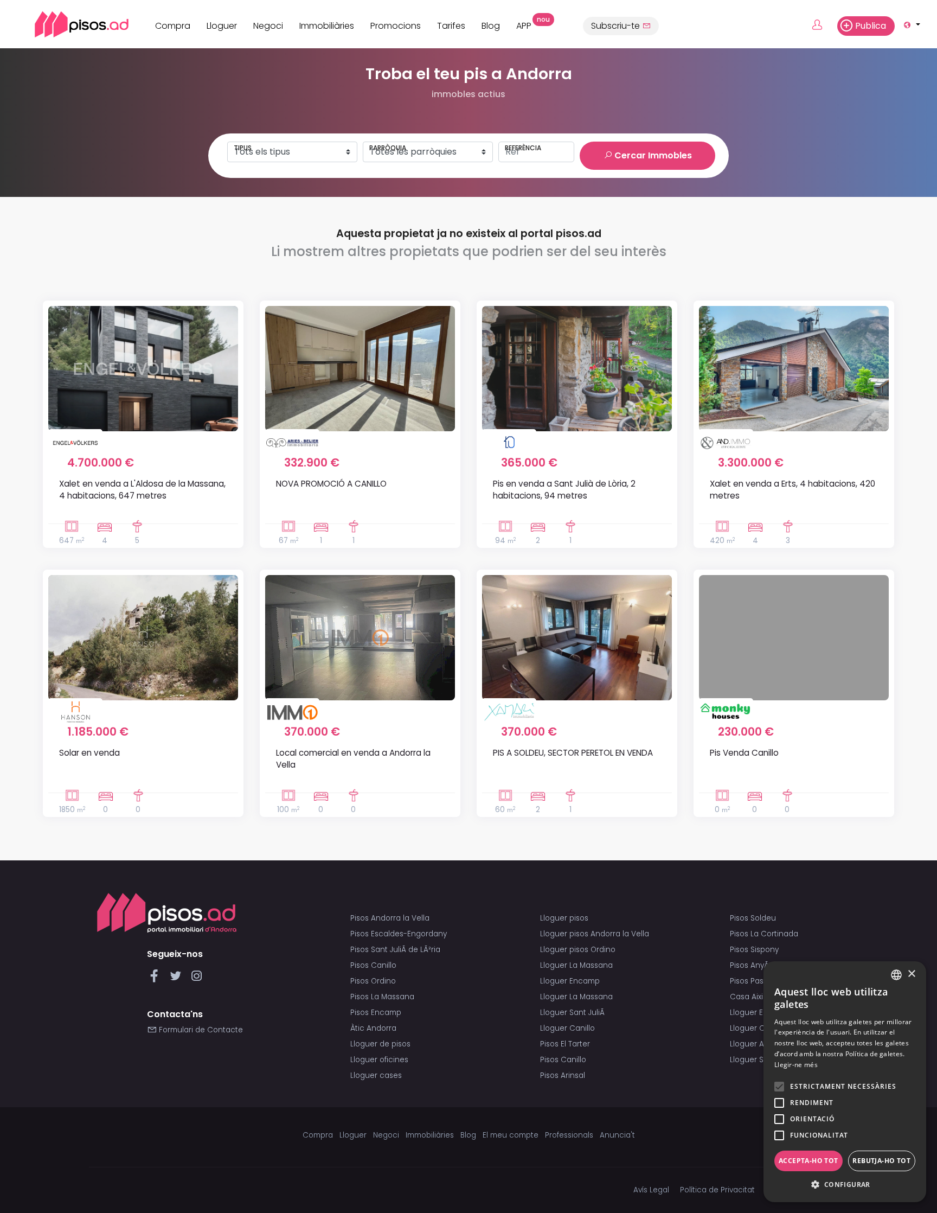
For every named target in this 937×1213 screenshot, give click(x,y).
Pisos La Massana (382, 997)
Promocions (395, 26)
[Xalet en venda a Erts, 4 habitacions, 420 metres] (794, 368)
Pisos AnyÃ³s (752, 965)
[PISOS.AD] (70, 24)
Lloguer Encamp (570, 981)
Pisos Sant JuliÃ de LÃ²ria (395, 949)
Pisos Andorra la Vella (389, 918)
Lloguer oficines (379, 1060)
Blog (491, 26)
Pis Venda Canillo (744, 752)
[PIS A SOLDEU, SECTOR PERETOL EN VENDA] (577, 637)
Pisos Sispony (754, 949)
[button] (844, 1184)
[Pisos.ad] (166, 913)
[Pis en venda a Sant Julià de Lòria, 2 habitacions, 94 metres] (577, 368)
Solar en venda (89, 752)
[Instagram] (196, 979)
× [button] (911, 974)
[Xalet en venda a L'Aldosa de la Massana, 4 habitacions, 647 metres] (143, 368)
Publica (870, 26)
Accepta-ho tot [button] (808, 1160)
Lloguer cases (376, 1075)
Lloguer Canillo (567, 1028)
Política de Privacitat (717, 1190)
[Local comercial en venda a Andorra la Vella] (360, 637)
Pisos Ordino (373, 981)
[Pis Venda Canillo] (794, 637)
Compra (172, 26)
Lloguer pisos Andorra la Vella (594, 934)
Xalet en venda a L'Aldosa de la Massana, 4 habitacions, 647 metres (142, 489)
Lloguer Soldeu (757, 1060)
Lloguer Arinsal (757, 1044)
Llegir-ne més (796, 1064)
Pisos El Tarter (565, 1044)
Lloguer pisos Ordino (577, 949)
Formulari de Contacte (200, 1030)
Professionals (569, 1135)
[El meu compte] (823, 25)
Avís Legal (651, 1190)
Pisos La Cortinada (764, 934)
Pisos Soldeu (753, 918)
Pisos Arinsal (562, 1075)
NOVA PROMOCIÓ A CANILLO (331, 483)
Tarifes (451, 26)
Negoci (268, 26)
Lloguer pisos (564, 918)
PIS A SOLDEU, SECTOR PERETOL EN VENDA (573, 752)
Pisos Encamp (375, 1012)
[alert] (844, 1081)
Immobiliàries (326, 26)
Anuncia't (617, 1135)
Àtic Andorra (373, 1028)
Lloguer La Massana (576, 965)
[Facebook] (156, 979)
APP (528, 24)
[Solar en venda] (143, 637)
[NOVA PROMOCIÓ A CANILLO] (360, 368)
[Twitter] (177, 979)
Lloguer (222, 26)
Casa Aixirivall (754, 997)
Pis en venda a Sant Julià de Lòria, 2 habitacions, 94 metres (564, 489)
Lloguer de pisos (380, 1044)
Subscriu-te (616, 26)
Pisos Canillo (373, 965)
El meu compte (510, 1135)
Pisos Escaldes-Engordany (398, 934)
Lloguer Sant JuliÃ (573, 1012)
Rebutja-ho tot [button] (881, 1160)
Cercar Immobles (652, 155)
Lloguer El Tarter (759, 1012)
